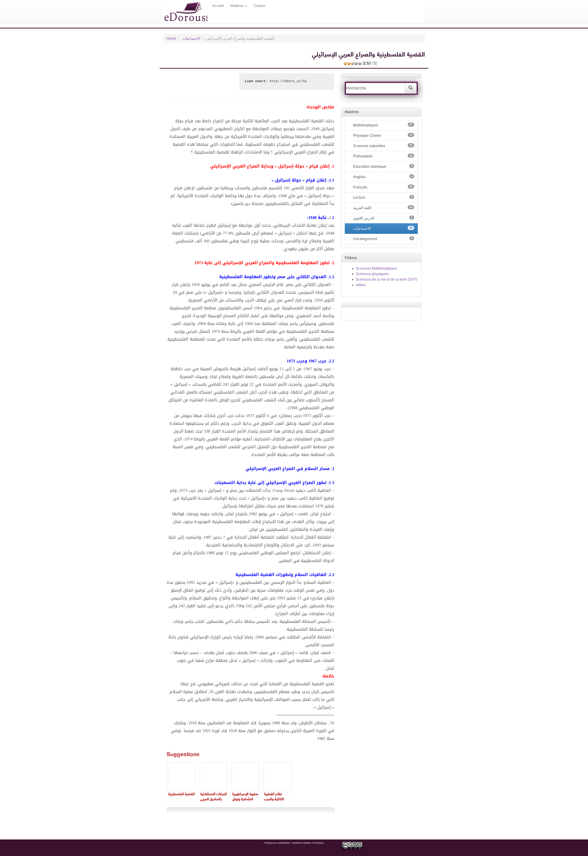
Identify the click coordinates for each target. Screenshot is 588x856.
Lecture (382, 197)
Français (382, 187)
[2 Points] (349, 63)
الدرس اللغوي (382, 218)
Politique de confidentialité (277, 843)
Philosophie (382, 156)
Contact (259, 6)
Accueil (217, 6)
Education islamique (382, 166)
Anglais (382, 177)
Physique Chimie (382, 135)
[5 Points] (360, 63)
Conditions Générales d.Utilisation (307, 843)
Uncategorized (382, 239)
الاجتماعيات (191, 38)
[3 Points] (352, 63)
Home (171, 38)
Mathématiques (382, 125)
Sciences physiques (372, 274)
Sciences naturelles (382, 146)
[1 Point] (345, 63)
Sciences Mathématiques (376, 268)
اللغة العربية (382, 208)
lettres (361, 285)
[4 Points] (356, 63)
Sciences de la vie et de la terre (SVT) (386, 279)
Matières (237, 6)
